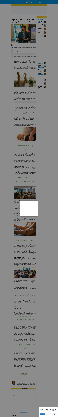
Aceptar (43, 414)
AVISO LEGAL (54, 415)
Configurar (54, 414)
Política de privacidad (50, 415)
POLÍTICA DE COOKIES (44, 415)
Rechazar (48, 414)
